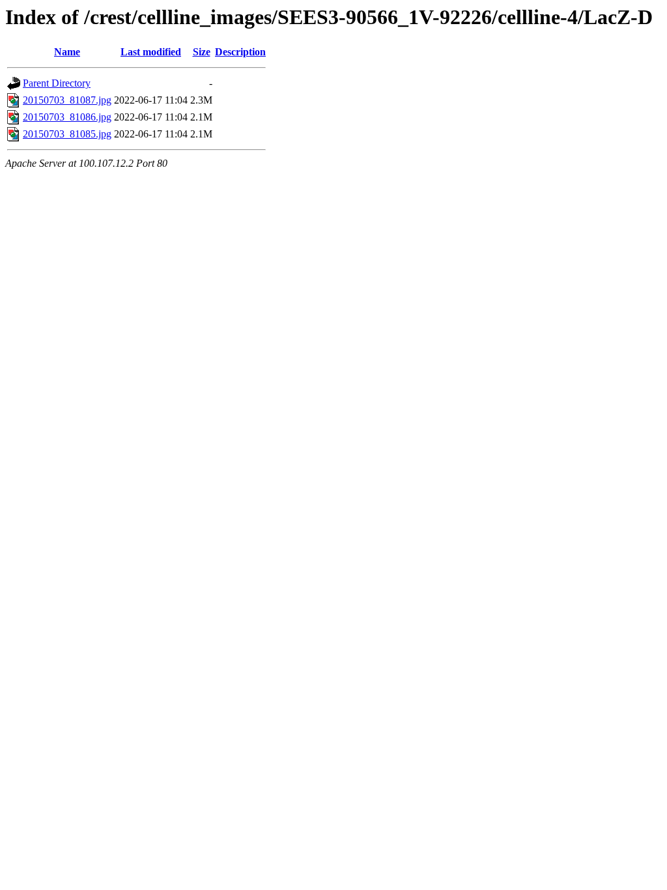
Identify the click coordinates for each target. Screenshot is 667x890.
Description (240, 51)
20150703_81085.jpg (67, 133)
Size (201, 51)
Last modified (151, 51)
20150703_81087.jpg (67, 100)
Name (67, 51)
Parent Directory (57, 83)
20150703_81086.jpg (67, 116)
